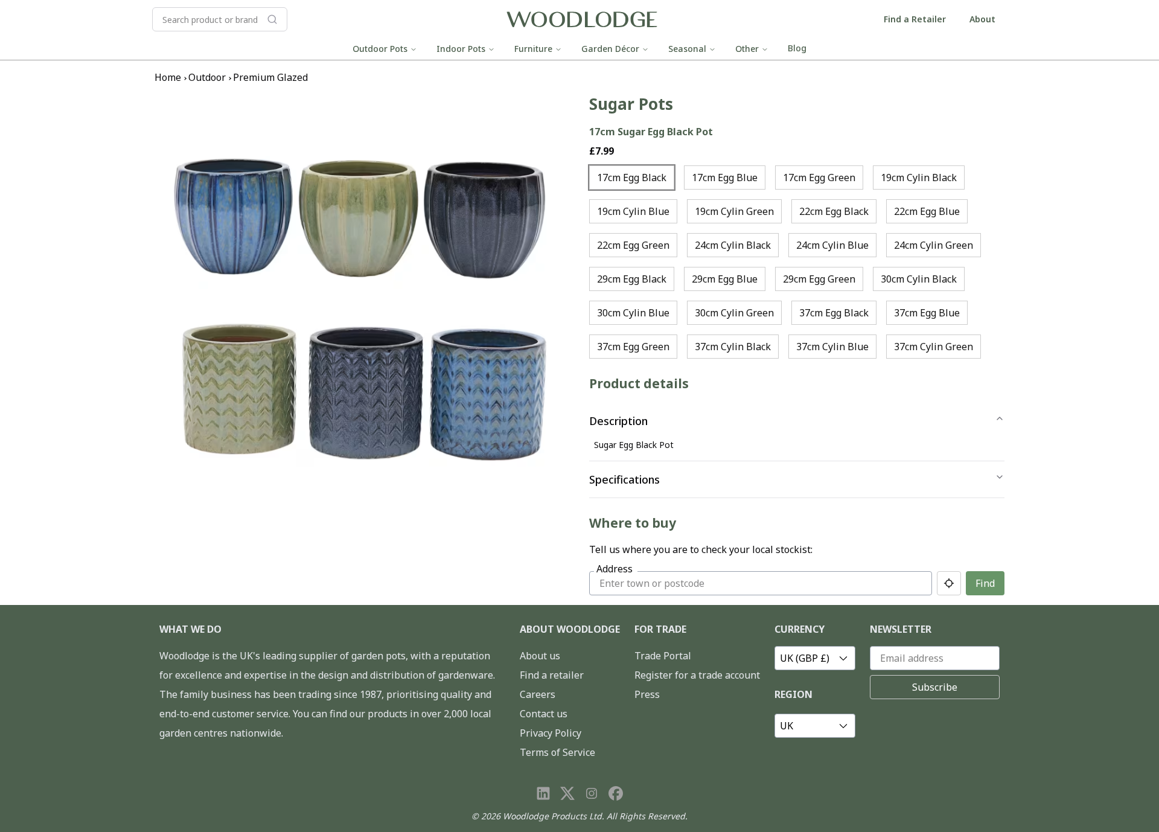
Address (614, 568)
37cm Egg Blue (927, 312)
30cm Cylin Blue (633, 312)
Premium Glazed (270, 77)
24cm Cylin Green (933, 245)
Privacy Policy (550, 733)
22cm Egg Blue (927, 211)
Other (747, 48)
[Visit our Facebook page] (615, 793)
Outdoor (207, 77)
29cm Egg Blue (725, 279)
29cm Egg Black (631, 279)
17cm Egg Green (819, 177)
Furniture (533, 48)
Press (647, 694)
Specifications (624, 479)
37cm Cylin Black (733, 346)
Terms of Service (557, 752)
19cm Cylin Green (734, 211)
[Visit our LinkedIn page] (543, 793)
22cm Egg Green (633, 245)
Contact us (543, 713)
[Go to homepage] (582, 19)
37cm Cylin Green (933, 346)
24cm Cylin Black (733, 245)
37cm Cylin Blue (832, 346)
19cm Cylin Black (919, 177)
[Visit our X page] (567, 793)
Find (985, 583)
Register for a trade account (697, 675)
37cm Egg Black (834, 312)
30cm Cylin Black (919, 279)
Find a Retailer (915, 19)
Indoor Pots (460, 48)
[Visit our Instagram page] (591, 793)
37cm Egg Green (633, 346)
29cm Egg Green (819, 279)
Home (168, 77)
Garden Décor (610, 48)
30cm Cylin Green (734, 312)
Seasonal (687, 48)
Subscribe (934, 687)
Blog (797, 48)
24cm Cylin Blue (832, 245)
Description (618, 421)
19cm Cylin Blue (633, 211)
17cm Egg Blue (725, 177)
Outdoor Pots (380, 48)
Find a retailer (552, 675)
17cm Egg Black (631, 177)
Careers (537, 694)
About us (540, 655)
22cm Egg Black (834, 211)
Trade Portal (662, 655)
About (982, 19)
